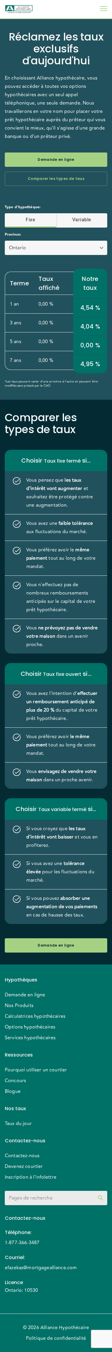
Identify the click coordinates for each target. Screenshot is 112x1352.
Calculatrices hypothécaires (35, 1016)
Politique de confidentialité (56, 1338)
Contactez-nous (22, 1155)
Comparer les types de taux (56, 178)
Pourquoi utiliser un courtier (36, 1069)
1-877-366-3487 (22, 1242)
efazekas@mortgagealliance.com (41, 1267)
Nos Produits (19, 1005)
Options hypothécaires (30, 1027)
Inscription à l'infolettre (30, 1177)
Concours (15, 1080)
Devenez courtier (24, 1166)
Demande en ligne (56, 159)
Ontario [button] (17, 247)
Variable (81, 220)
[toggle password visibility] (101, 1198)
